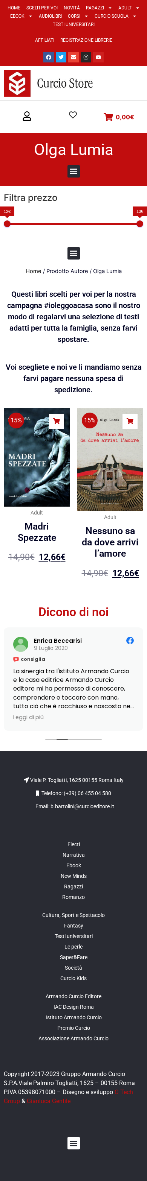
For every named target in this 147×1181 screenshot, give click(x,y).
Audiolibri (50, 16)
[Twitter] (61, 57)
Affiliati (44, 40)
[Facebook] (48, 57)
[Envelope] (73, 57)
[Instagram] (86, 57)
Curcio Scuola (112, 16)
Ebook (17, 16)
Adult (125, 8)
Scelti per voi (42, 8)
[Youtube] (98, 57)
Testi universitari (74, 24)
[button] (27, 116)
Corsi (74, 16)
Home (14, 8)
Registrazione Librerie (86, 40)
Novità (72, 8)
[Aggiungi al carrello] (56, 421)
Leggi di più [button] (28, 717)
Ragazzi (95, 8)
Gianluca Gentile (48, 1101)
